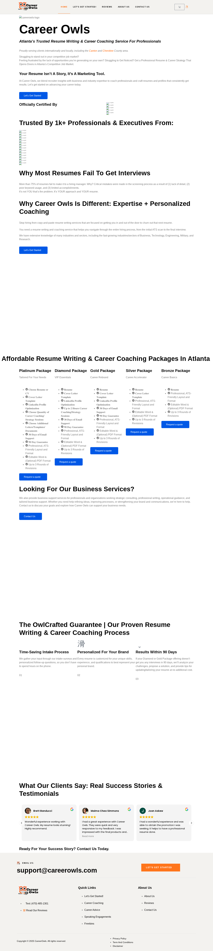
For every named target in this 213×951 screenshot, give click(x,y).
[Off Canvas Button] (187, 7)
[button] (191, 823)
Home (64, 7)
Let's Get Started (32, 95)
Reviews (107, 7)
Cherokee (108, 50)
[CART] (179, 7)
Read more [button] (88, 836)
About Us (124, 7)
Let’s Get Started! (84, 7)
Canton (93, 50)
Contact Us (142, 7)
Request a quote (32, 476)
